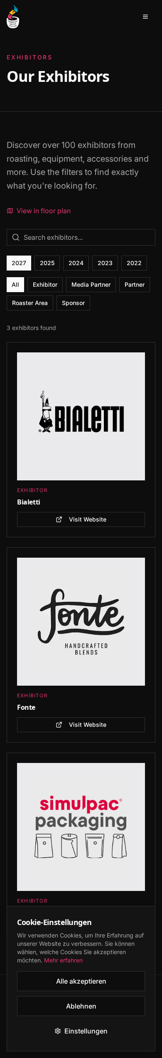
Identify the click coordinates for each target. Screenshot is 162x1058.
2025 (47, 262)
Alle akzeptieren (81, 981)
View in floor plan (44, 211)
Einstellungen (86, 1031)
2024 (76, 262)
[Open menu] (145, 17)
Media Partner (90, 284)
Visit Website (87, 519)
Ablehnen (81, 1006)
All (15, 284)
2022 (134, 262)
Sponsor (73, 302)
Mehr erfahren (63, 960)
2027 (19, 262)
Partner (135, 284)
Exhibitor (45, 284)
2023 (105, 262)
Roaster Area (30, 302)
